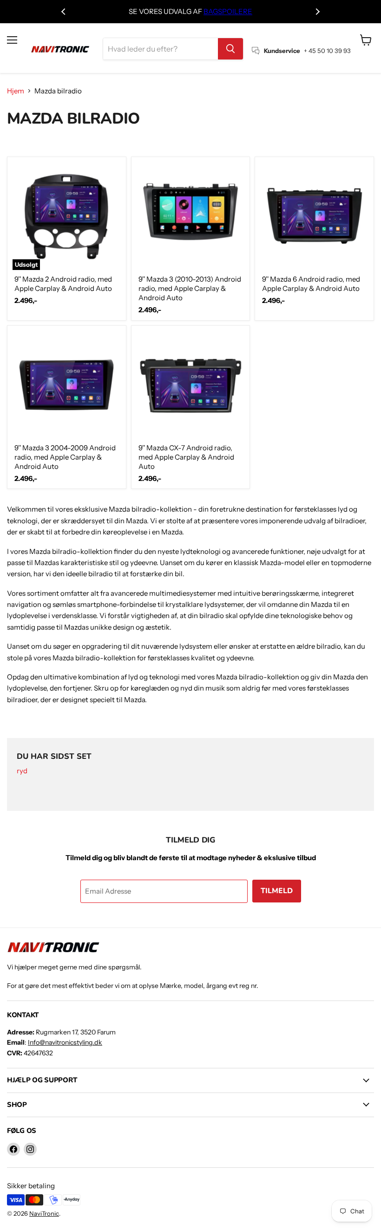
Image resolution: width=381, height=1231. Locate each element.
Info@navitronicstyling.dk (65, 1042)
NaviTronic (44, 1213)
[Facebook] (13, 1149)
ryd (22, 771)
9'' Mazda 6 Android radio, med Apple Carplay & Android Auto (311, 284)
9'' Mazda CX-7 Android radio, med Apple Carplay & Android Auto (186, 456)
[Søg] (230, 48)
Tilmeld (277, 891)
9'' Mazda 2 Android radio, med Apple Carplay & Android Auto (63, 284)
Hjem (15, 91)
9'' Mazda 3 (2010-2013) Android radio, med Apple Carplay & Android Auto (189, 288)
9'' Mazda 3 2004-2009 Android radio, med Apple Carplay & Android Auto (65, 456)
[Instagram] (30, 1149)
